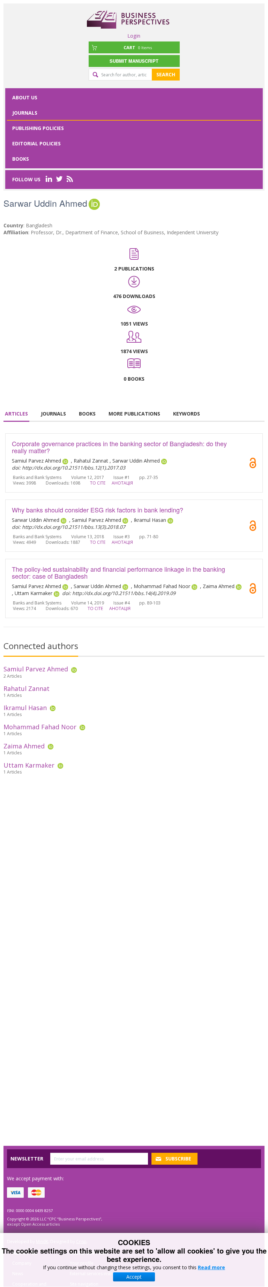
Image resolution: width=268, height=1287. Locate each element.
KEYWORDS (186, 413)
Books (20, 158)
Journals (24, 112)
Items (138, 47)
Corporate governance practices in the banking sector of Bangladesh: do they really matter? (119, 447)
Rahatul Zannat (26, 688)
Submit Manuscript (134, 61)
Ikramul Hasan (25, 707)
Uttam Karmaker (28, 765)
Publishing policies (38, 128)
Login (133, 35)
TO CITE (97, 483)
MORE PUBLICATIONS (134, 413)
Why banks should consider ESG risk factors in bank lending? (97, 509)
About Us (24, 97)
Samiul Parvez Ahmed (35, 669)
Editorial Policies (36, 143)
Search (165, 74)
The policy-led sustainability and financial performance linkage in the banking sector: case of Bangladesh (118, 572)
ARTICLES (16, 413)
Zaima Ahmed (24, 746)
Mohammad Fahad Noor (39, 727)
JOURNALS (53, 413)
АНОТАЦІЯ (122, 483)
